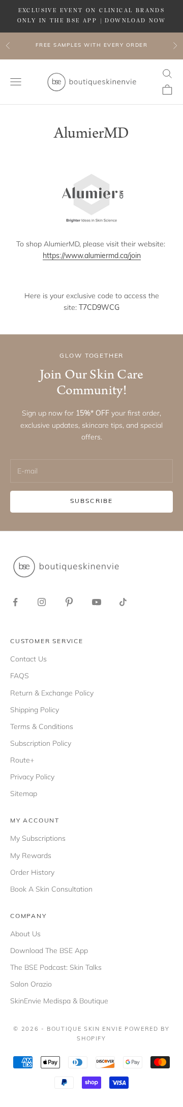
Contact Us (28, 658)
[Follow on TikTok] (123, 602)
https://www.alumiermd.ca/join (92, 256)
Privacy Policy (32, 776)
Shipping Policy (34, 709)
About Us (25, 933)
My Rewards (30, 855)
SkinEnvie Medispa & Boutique (59, 1000)
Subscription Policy (40, 743)
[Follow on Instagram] (42, 602)
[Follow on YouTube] (97, 602)
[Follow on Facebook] (15, 602)
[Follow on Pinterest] (69, 602)
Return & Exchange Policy (52, 693)
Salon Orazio (31, 984)
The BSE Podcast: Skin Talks (56, 967)
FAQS (19, 675)
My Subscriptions (38, 838)
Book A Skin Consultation (51, 889)
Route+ (22, 760)
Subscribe (91, 501)
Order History (32, 872)
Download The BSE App (49, 950)
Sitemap (23, 793)
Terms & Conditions (41, 726)
